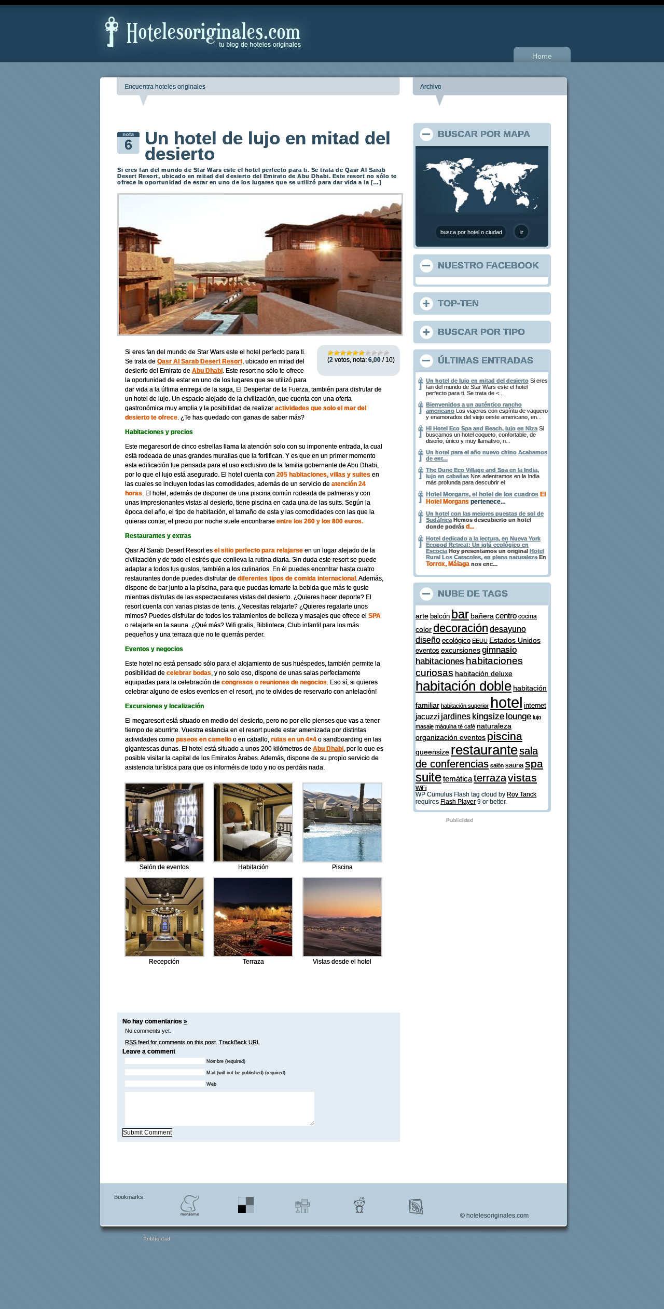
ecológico (456, 640)
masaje (425, 726)
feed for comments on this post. (171, 1042)
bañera (482, 616)
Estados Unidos (515, 640)
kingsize (488, 716)
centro (506, 615)
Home (542, 56)
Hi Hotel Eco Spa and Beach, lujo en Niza (481, 428)
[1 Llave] (330, 353)
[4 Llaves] (349, 353)
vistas (522, 778)
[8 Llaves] (374, 353)
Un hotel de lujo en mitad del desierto (268, 146)
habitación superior (465, 706)
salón (497, 765)
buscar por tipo (481, 332)
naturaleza (494, 726)
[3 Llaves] (343, 353)
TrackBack (239, 1042)
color (424, 629)
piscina (504, 736)
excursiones (460, 650)
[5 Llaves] (355, 353)
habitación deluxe (484, 674)
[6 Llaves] (361, 353)
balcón (440, 616)
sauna (514, 765)
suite (428, 777)
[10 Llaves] (386, 353)
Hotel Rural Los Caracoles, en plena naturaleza (485, 554)
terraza (490, 778)
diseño (428, 639)
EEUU (480, 641)
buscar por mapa (484, 134)
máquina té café (455, 726)
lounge (518, 716)
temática (457, 779)
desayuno (508, 628)
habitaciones (440, 661)
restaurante (484, 750)
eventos (427, 650)
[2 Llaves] (337, 353)
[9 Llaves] (380, 353)
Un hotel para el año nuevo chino (471, 452)
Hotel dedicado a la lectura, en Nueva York (483, 538)
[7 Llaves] (368, 353)
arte (422, 616)
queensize (432, 752)
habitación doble (463, 686)
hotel (506, 702)
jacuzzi (427, 716)
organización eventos (451, 737)
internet (535, 705)
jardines (456, 716)
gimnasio (499, 649)
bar (460, 614)
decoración (460, 628)
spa (534, 764)
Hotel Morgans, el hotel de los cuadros (482, 494)
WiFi (421, 788)
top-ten (458, 303)
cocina (527, 616)
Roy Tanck (521, 794)
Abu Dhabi (207, 370)
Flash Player (458, 801)
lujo (537, 717)
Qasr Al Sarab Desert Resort (199, 361)
